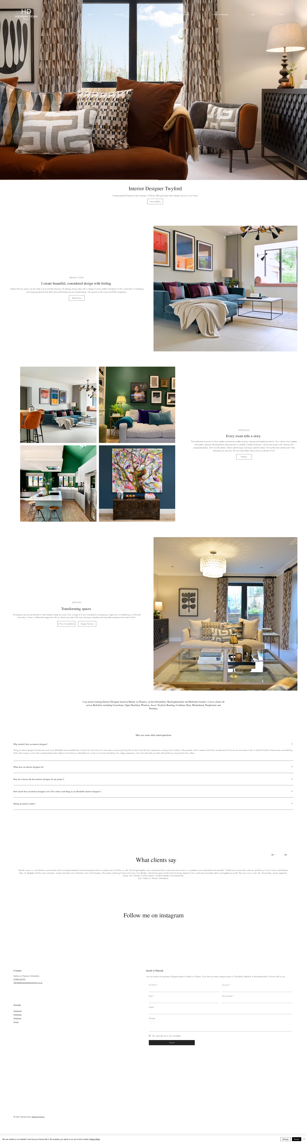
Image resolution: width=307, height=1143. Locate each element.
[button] (205, 552)
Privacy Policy (95, 1139)
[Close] (304, 1139)
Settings (285, 1139)
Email (160, 571)
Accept (296, 1139)
